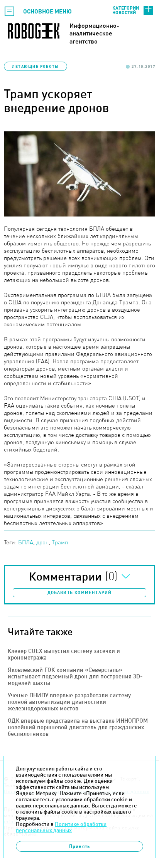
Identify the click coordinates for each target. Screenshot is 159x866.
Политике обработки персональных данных (61, 827)
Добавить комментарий (79, 592)
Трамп (60, 542)
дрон (42, 542)
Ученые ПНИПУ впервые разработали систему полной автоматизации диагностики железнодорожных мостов (69, 702)
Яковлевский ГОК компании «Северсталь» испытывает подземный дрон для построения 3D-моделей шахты (75, 676)
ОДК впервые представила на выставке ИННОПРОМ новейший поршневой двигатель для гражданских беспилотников (78, 727)
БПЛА (25, 542)
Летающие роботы (35, 66)
